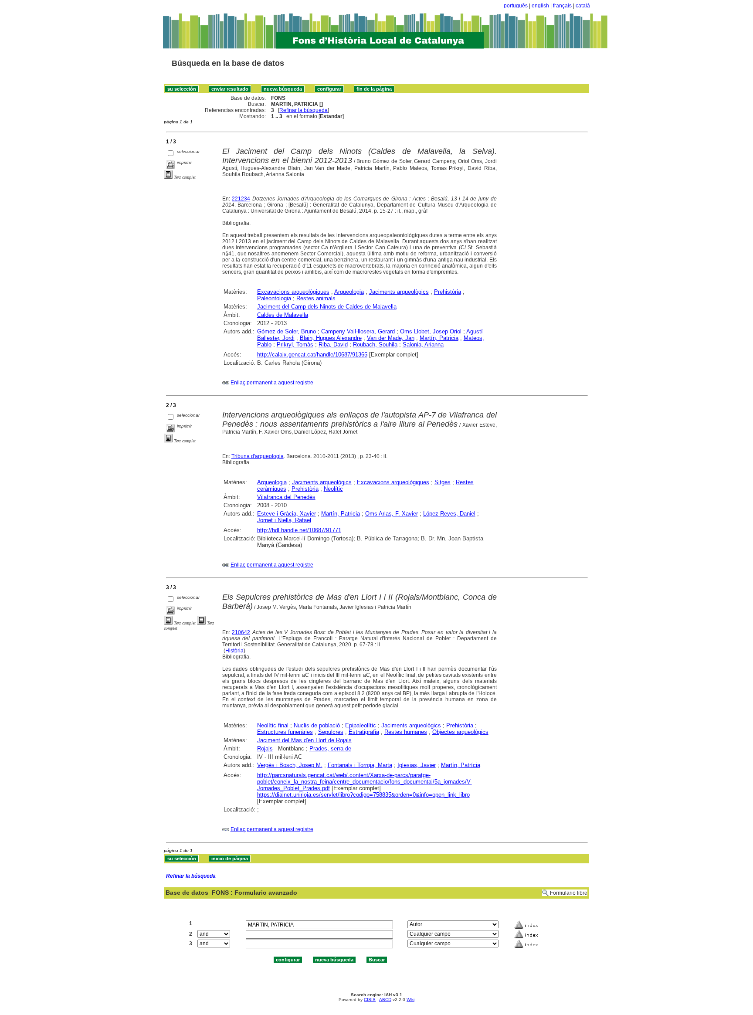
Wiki (410, 999)
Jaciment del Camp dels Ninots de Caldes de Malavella (327, 306)
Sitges (442, 482)
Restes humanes (405, 732)
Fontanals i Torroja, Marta (360, 765)
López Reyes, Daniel (449, 513)
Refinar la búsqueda (303, 110)
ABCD (385, 999)
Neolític (333, 488)
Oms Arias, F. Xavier (391, 513)
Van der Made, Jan (390, 338)
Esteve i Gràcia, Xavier (286, 513)
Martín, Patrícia (460, 765)
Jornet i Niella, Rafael (284, 520)
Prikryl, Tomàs (295, 344)
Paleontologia (274, 298)
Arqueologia (349, 292)
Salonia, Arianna (423, 344)
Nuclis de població (317, 725)
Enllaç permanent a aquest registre (272, 383)
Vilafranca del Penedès (286, 497)
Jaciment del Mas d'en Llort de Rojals (304, 740)
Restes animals (316, 298)
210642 (241, 632)
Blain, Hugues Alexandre (331, 338)
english (540, 6)
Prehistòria (447, 292)
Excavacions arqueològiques (293, 292)
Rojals (265, 748)
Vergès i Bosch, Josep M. (289, 765)
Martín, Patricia (439, 338)
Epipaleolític (360, 725)
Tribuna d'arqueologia (257, 456)
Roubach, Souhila (375, 344)
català (583, 6)
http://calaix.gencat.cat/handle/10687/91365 (312, 354)
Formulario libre (568, 893)
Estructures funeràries (285, 732)
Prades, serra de (330, 748)
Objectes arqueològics (460, 732)
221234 (241, 199)
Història (234, 651)
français (562, 6)
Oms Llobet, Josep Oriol (430, 331)
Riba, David (333, 344)
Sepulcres (330, 732)
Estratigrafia (364, 732)
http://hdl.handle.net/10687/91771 (299, 530)
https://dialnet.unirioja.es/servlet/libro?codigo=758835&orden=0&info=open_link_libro (363, 794)
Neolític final (272, 725)
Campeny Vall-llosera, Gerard (358, 331)
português (516, 6)
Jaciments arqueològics (399, 292)
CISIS (370, 999)
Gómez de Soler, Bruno (286, 331)
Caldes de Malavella (282, 315)
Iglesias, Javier (416, 765)
